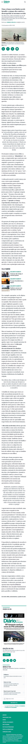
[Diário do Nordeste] (7, 2)
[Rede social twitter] (11, 660)
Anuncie (4, 715)
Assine (4, 719)
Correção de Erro (7, 731)
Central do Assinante (8, 722)
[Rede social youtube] (14, 660)
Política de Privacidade (11, 707)
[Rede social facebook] (7, 660)
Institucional (6, 724)
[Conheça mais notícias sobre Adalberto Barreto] (6, 274)
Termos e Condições (20, 706)
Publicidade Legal (7, 717)
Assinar (7, 654)
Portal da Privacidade (8, 729)
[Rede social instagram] (4, 660)
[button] (2, 2)
